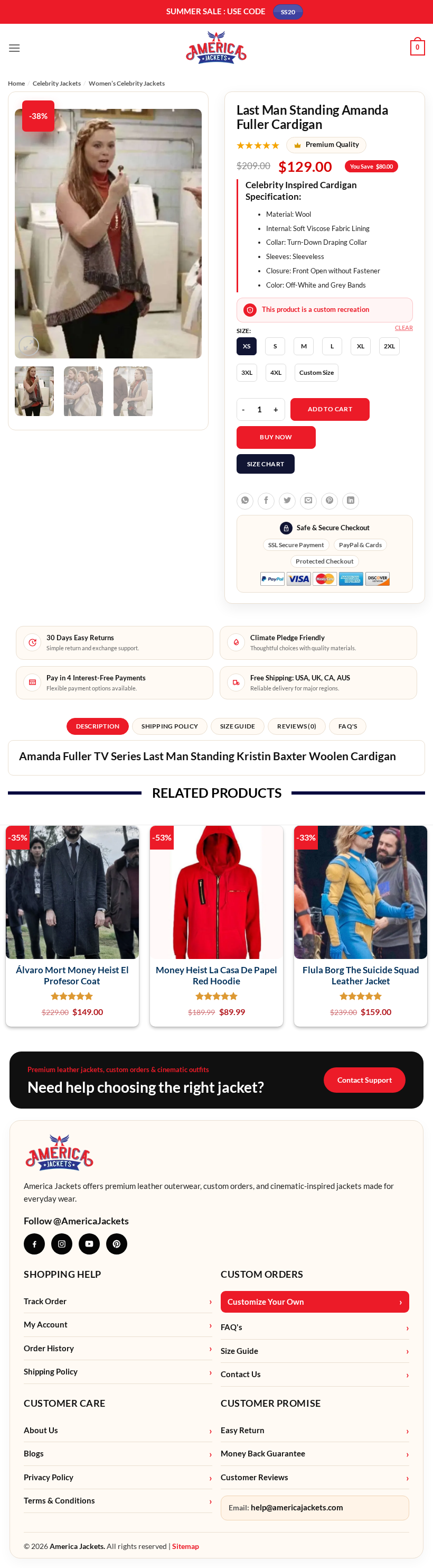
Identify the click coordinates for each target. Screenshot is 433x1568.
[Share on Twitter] (287, 501)
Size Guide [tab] (237, 726)
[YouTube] (89, 1244)
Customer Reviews (254, 1477)
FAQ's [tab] (347, 726)
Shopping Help (62, 1274)
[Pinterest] (116, 1244)
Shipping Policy (51, 1371)
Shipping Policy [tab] (170, 726)
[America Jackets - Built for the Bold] (216, 48)
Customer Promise (271, 1403)
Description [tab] (98, 726)
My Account (46, 1324)
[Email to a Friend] (308, 501)
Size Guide (239, 1350)
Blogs (34, 1453)
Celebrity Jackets (57, 83)
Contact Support (364, 1079)
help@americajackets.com (297, 1507)
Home (16, 83)
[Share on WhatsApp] (245, 501)
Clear (404, 327)
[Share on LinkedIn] (350, 501)
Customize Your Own (266, 1301)
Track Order (45, 1301)
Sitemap (185, 1546)
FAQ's (231, 1327)
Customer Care (65, 1403)
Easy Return (243, 1430)
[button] (14, 48)
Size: (244, 331)
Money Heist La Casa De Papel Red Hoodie (216, 975)
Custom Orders (262, 1274)
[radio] (247, 346)
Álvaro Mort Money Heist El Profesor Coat (72, 975)
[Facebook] (34, 1244)
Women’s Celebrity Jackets (127, 83)
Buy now (276, 437)
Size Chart (266, 464)
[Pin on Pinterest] (329, 501)
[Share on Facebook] (266, 501)
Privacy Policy (48, 1477)
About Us (41, 1430)
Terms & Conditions (59, 1500)
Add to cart (330, 409)
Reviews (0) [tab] (296, 726)
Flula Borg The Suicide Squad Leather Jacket (361, 975)
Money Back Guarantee (263, 1453)
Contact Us (241, 1374)
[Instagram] (61, 1244)
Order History (49, 1348)
